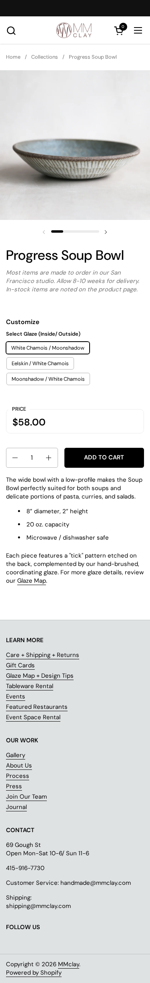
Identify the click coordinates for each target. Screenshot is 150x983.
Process (17, 776)
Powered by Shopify (34, 973)
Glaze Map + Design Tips (40, 676)
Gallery (15, 755)
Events (15, 696)
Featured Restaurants (37, 707)
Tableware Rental (29, 686)
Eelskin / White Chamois (40, 363)
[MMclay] (75, 30)
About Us (19, 765)
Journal (16, 807)
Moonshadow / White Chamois (48, 379)
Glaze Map (31, 581)
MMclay (68, 964)
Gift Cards (20, 665)
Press (14, 786)
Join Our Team (26, 797)
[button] (11, 31)
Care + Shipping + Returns (42, 655)
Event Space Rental (33, 717)
